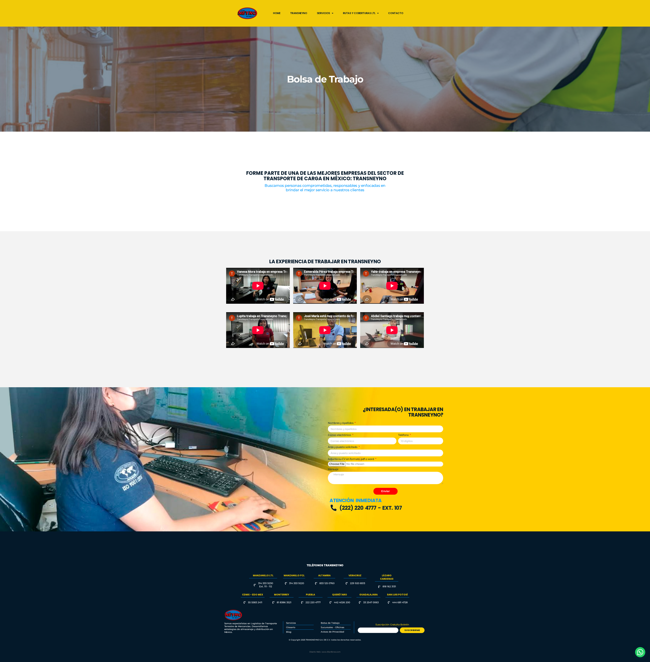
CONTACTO (395, 13)
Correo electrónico (340, 435)
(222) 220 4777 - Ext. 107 (370, 508)
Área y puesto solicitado (343, 447)
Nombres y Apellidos (341, 423)
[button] (640, 652)
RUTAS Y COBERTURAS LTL (359, 13)
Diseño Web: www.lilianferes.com (325, 652)
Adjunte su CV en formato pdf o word (351, 459)
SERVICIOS (323, 13)
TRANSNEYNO (298, 13)
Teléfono (403, 435)
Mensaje (333, 469)
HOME (276, 13)
